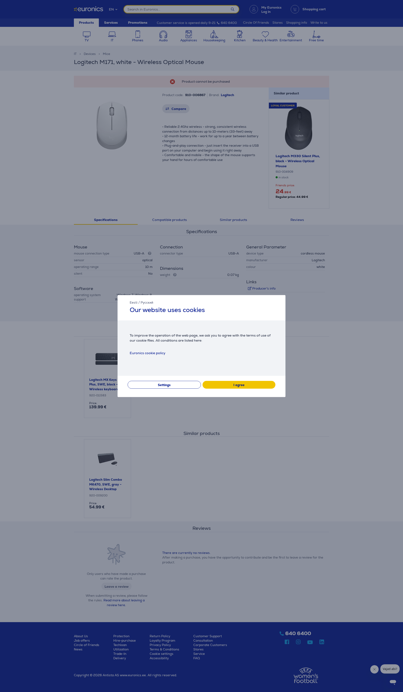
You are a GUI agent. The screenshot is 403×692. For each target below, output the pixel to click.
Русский (147, 302)
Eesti (133, 302)
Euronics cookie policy (147, 353)
